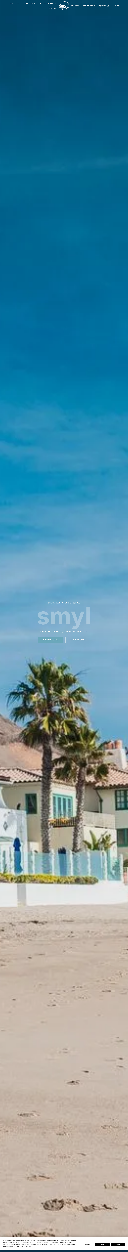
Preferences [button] (28, 1246)
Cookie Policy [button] (63, 1244)
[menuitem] (12, 4)
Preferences (87, 1244)
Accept (118, 1244)
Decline (102, 1244)
